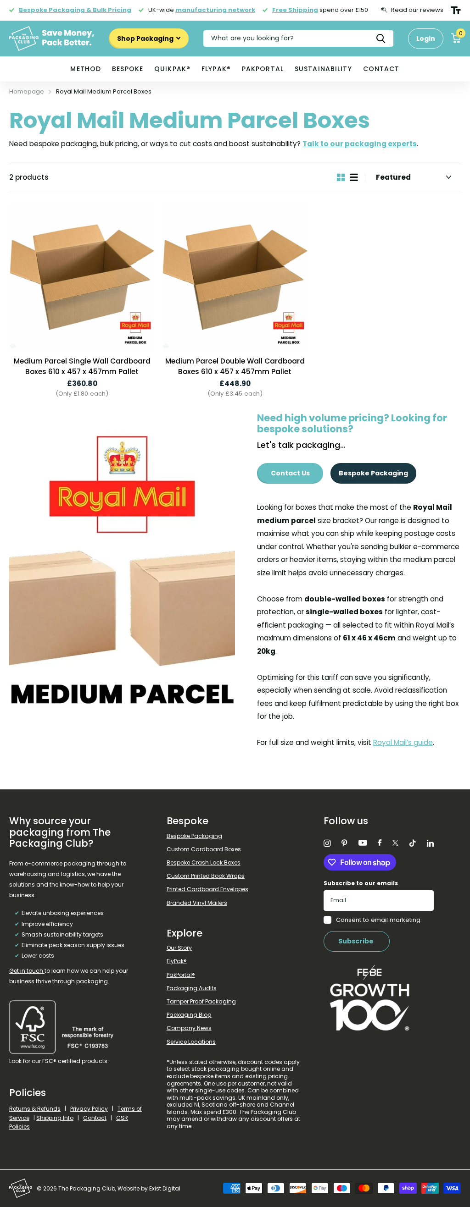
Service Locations (191, 1042)
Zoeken (380, 38)
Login (425, 38)
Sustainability (323, 68)
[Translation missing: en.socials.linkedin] (430, 843)
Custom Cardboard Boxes (204, 849)
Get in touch (27, 971)
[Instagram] (327, 843)
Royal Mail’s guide (403, 742)
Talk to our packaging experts (359, 144)
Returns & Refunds (35, 1109)
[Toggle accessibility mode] (456, 11)
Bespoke (127, 68)
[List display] (354, 177)
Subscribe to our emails (361, 883)
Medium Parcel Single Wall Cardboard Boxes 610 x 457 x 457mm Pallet (82, 366)
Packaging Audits (192, 988)
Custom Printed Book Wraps (206, 876)
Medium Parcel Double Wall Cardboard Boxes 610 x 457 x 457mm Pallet (235, 366)
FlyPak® (216, 68)
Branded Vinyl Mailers (197, 903)
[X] (395, 843)
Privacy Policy (89, 1109)
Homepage (26, 91)
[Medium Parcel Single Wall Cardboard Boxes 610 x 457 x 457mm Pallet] (82, 277)
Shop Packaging (146, 38)
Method (85, 68)
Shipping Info (54, 1118)
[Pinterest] (344, 843)
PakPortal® (181, 975)
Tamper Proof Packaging (201, 1001)
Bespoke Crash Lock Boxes (204, 862)
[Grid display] (341, 177)
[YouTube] (362, 843)
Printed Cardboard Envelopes (207, 889)
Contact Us (290, 473)
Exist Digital (164, 1188)
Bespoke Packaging (373, 473)
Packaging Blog (189, 1015)
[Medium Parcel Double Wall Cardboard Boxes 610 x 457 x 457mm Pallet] (235, 277)
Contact (381, 68)
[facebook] (379, 843)
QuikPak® (172, 68)
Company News (189, 1028)
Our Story (179, 948)
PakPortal (263, 68)
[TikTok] (412, 843)
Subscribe (356, 941)
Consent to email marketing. (379, 919)
